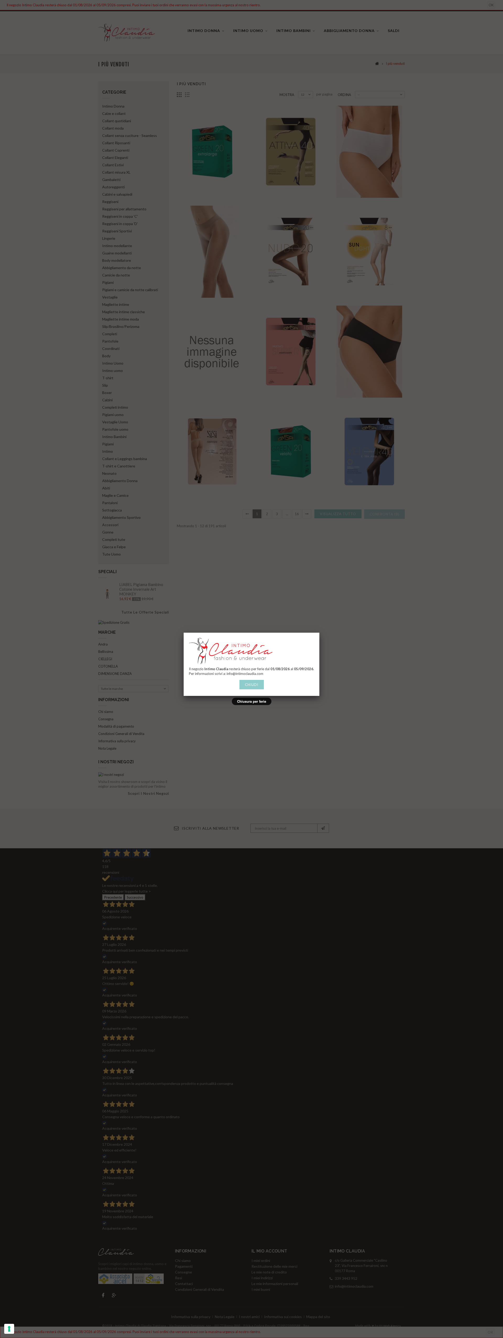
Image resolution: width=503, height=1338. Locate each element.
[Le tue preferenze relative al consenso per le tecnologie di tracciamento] (9, 1329)
